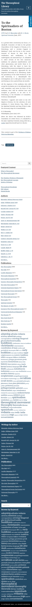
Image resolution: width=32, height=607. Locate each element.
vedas (12, 413)
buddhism (6, 342)
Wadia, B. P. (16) (6, 229)
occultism (25, 378)
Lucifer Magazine (6, 273)
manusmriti (12, 371)
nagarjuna (17, 374)
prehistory (9, 386)
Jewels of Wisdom (6, 182)
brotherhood (9, 341)
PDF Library (5, 189)
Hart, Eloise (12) (6, 235)
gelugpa (11, 359)
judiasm (19, 364)
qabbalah (19, 388)
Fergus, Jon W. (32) (7, 217)
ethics (3, 357)
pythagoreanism (8, 388)
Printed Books (5, 191)
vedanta (5, 412)
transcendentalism (15, 407)
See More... (4, 260)
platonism (21, 383)
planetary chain (6, 383)
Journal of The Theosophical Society (12, 309)
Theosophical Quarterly (8, 279)
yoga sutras (23, 415)
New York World (6, 318)
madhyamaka (10, 369)
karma (3, 366)
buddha (18, 341)
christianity (7, 345)
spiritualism (9, 145)
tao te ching (23, 400)
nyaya (18, 378)
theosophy (6, 404)
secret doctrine (13, 576)
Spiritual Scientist (7, 35)
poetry (27, 383)
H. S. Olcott (24, 33)
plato (14, 383)
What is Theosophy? (7, 171)
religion (14, 390)
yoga (11, 414)
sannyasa (10, 395)
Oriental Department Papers (10, 288)
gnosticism (18, 359)
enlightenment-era (7, 355)
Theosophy (4, 300)
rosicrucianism (12, 393)
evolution (22, 357)
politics (3, 386)
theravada (17, 405)
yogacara (16, 415)
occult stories (6, 381)
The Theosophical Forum (9, 297)
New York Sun (5, 321)
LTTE (3, 33)
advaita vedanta (18, 334)
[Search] (29, 505)
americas (12, 336)
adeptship (5, 333)
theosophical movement (15, 402)
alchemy (4, 336)
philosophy (26, 381)
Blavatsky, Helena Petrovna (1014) (11, 199)
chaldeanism (16, 343)
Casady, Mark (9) (6, 248)
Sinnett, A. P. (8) (6, 254)
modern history (7, 373)
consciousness (18, 346)
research (4, 393)
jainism (14, 364)
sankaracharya (23, 393)
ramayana (25, 388)
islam (9, 364)
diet (17, 350)
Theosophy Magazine (7, 276)
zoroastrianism (7, 417)
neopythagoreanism (21, 376)
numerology (13, 378)
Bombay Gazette (6, 324)
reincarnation (6, 390)
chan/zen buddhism (25, 343)
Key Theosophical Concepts (9, 180)
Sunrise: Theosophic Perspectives (11, 282)
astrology (16, 338)
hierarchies (22, 362)
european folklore (12, 357)
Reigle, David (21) (6, 226)
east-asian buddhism (17, 353)
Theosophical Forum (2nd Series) (11, 291)
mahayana (5, 371)
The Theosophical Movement (10, 173)
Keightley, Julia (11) (7, 241)
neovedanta (4, 378)
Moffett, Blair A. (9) (7, 251)
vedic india (20, 412)
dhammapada (12, 350)
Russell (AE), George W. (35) (9, 208)
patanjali (20, 381)
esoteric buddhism (21, 355)
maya (17, 371)
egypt (26, 352)
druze (20, 350)
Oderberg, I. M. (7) (6, 257)
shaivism (10, 397)
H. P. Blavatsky (12, 33)
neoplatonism (7, 376)
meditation (22, 371)
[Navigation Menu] (28, 7)
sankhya (4, 395)
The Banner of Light (7, 306)
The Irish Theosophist (8, 285)
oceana (14, 381)
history (4, 364)
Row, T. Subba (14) (6, 232)
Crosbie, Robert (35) (7, 211)
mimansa (29, 371)
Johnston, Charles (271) (8, 205)
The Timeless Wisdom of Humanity (12, 178)
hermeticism (13, 362)
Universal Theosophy (7, 294)
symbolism (5, 400)
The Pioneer (5, 315)
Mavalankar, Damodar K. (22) (10, 223)
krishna (9, 367)
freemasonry (4, 359)
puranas (16, 386)
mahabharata (19, 369)
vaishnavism (22, 410)
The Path (3, 270)
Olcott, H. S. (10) (6, 245)
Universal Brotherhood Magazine (11, 312)
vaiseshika (15, 410)
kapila (24, 364)
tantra (11, 400)
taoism (16, 400)
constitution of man (9, 348)
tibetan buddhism (17, 589)
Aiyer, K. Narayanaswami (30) (10, 220)
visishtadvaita (5, 415)
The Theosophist (6, 267)
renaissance (21, 390)
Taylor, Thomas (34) (7, 214)
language (16, 367)
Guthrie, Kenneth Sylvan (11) (10, 238)
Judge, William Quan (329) (9, 202)
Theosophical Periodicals (9, 187)
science (17, 395)
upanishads (7, 409)
